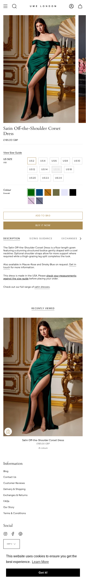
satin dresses (42, 286)
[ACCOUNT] (71, 6)
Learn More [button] (40, 562)
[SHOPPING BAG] (80, 6)
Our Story (8, 507)
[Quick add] (8, 431)
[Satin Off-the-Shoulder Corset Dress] (43, 377)
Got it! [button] (43, 572)
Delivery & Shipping (14, 489)
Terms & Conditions (14, 513)
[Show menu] (5, 6)
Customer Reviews (14, 483)
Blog (5, 471)
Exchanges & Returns (15, 495)
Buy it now (43, 225)
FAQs (6, 501)
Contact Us (9, 477)
